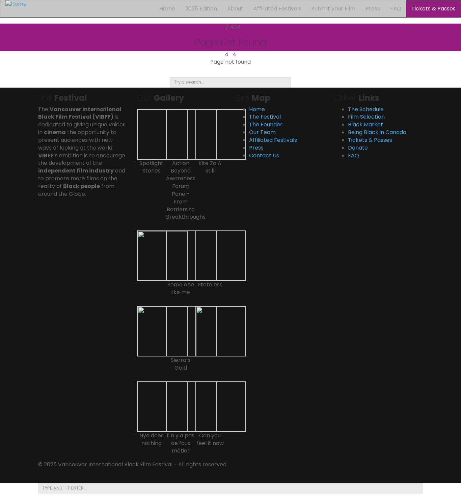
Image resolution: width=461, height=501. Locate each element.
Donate (358, 148)
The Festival (265, 117)
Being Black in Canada (377, 132)
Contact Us (264, 155)
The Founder (265, 124)
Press (372, 8)
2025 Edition (201, 8)
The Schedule (366, 109)
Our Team (262, 132)
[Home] (16, 4)
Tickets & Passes (433, 8)
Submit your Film (333, 8)
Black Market (365, 124)
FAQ (395, 8)
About (235, 8)
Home (167, 8)
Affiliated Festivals (277, 8)
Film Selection (366, 117)
